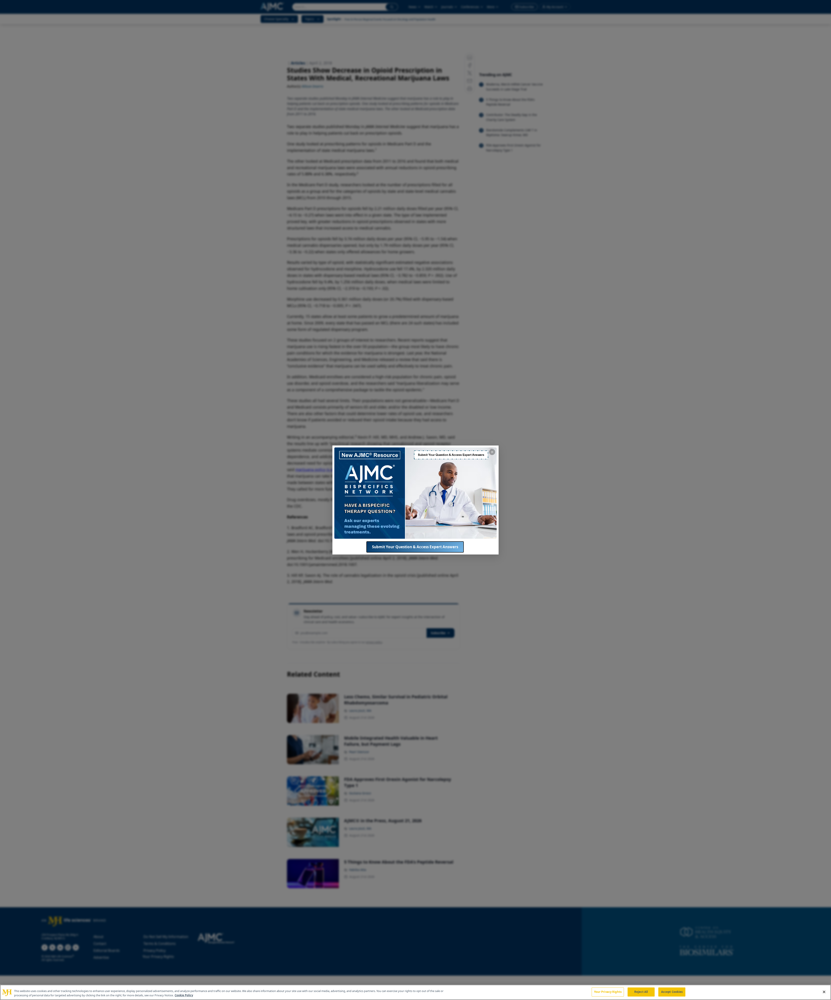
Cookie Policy (184, 995)
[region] (415, 992)
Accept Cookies (672, 992)
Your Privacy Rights (608, 992)
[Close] (824, 992)
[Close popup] (492, 452)
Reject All (641, 992)
